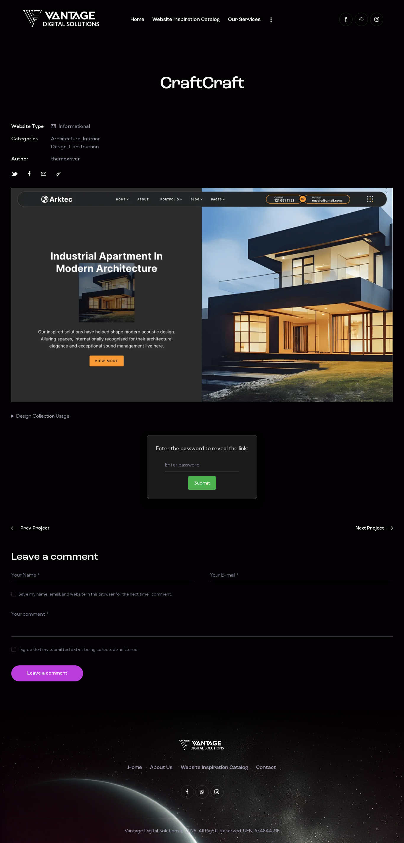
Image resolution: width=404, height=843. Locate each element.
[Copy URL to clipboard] (58, 174)
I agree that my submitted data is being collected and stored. (78, 649)
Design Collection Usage (43, 416)
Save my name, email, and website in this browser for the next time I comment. (95, 594)
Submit (202, 483)
